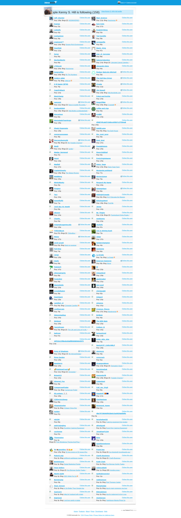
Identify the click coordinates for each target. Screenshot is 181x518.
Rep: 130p (57, 111)
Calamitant (100, 381)
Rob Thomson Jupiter (113, 482)
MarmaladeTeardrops (62, 120)
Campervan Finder (71, 390)
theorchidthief (102, 152)
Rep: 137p (99, 143)
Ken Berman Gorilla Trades (115, 464)
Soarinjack (58, 297)
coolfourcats (59, 309)
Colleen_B (100, 327)
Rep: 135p (57, 123)
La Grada (100, 255)
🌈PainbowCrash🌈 (62, 369)
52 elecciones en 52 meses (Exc (76, 452)
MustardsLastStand (104, 170)
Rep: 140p (95, 125)
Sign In (123, 2)
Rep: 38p (57, 293)
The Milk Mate (101, 321)
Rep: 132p (57, 161)
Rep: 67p (57, 336)
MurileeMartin (59, 60)
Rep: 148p (57, 99)
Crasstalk (111, 105)
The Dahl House (112, 131)
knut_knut (100, 140)
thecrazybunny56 (61, 140)
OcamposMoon (102, 363)
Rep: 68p (99, 263)
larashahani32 (102, 419)
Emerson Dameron (103, 261)
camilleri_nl (58, 303)
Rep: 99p (57, 143)
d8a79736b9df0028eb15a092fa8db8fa (111, 413)
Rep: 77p (99, 173)
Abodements (112, 311)
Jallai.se (67, 80)
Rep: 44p (99, 245)
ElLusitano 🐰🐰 (60, 393)
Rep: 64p (99, 68)
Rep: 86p (99, 191)
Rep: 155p (57, 179)
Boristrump (58, 480)
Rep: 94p (99, 111)
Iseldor (57, 412)
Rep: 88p (99, 56)
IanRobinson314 (102, 474)
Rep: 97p (99, 50)
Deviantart (72, 372)
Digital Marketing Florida (72, 464)
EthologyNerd (101, 201)
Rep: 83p (57, 245)
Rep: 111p (57, 105)
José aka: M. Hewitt (62, 207)
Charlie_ (57, 219)
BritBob (99, 315)
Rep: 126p (57, 227)
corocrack (100, 357)
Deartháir (58, 48)
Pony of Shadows (61, 351)
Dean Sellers (59, 468)
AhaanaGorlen (60, 406)
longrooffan (59, 72)
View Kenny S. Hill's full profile (111, 11)
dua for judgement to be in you (116, 494)
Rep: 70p (99, 179)
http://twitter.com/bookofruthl (78, 111)
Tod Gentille (101, 36)
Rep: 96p (99, 44)
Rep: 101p (99, 80)
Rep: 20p (99, 74)
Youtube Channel (117, 378)
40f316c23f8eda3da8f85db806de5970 (69, 341)
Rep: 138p (99, 203)
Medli (56, 146)
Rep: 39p (99, 38)
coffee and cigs (102, 108)
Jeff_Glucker (59, 18)
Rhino (56, 237)
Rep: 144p (57, 317)
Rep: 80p (99, 251)
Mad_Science (101, 18)
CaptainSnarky (60, 170)
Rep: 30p (57, 38)
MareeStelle (59, 285)
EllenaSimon (101, 492)
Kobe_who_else (102, 339)
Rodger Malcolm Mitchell (106, 72)
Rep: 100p (57, 74)
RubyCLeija (58, 456)
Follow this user (85, 17)
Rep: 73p (99, 233)
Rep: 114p (99, 62)
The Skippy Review (72, 173)
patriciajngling (60, 426)
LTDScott (58, 66)
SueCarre (58, 492)
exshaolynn (58, 36)
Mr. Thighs (100, 213)
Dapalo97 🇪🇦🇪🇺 (102, 393)
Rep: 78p (57, 311)
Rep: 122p (57, 378)
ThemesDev (59, 438)
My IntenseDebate (75, 354)
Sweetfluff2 (58, 201)
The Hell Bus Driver (104, 78)
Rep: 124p (99, 99)
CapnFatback (59, 90)
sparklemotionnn (103, 444)
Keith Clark (100, 462)
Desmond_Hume (103, 406)
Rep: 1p (99, 470)
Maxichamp (58, 96)
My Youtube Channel (75, 143)
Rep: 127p (57, 239)
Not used (100, 285)
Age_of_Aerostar (103, 54)
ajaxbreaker (101, 279)
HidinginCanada (102, 195)
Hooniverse (112, 20)
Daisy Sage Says (114, 167)
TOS (82, 515)
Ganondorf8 (101, 375)
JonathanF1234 (102, 432)
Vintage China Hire (70, 408)
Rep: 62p (99, 197)
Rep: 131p (99, 281)
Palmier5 (57, 267)
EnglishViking (102, 30)
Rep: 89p (57, 263)
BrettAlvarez (59, 462)
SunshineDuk (101, 369)
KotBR (99, 114)
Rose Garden (59, 357)
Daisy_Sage (101, 164)
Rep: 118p (57, 299)
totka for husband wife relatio (73, 494)
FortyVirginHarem (103, 158)
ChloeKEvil (100, 273)
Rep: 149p (57, 173)
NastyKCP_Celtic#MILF (105, 345)
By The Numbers (71, 74)
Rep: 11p (57, 390)
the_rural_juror (102, 134)
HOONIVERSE (74, 20)
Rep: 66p (57, 62)
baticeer (57, 333)
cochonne (58, 432)
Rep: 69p (57, 209)
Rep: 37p (57, 155)
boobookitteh (59, 108)
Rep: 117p (99, 26)
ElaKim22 (58, 498)
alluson (57, 213)
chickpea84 (100, 291)
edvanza (99, 303)
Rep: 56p (57, 281)
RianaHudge (101, 486)
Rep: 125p (99, 149)
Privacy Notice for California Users (104, 515)
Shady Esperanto (61, 128)
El (97, 267)
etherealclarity (60, 273)
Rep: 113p (57, 50)
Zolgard (99, 297)
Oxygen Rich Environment (74, 44)
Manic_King (101, 48)
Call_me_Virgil (102, 387)
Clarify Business (103, 456)
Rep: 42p (57, 32)
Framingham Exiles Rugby (120, 215)
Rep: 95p (57, 56)
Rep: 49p (57, 384)
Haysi (56, 158)
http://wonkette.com (114, 93)
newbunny (100, 219)
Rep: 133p (57, 191)
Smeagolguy (101, 189)
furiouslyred (101, 333)
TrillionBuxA (59, 231)
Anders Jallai (59, 78)
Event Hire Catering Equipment (116, 428)
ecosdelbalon (59, 291)
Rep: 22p (57, 26)
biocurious (58, 114)
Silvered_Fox (59, 381)
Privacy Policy (89, 515)
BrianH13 (58, 375)
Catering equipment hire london (116, 422)
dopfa (56, 261)
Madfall (57, 164)
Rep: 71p (57, 203)
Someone (100, 249)
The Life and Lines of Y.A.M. (77, 330)
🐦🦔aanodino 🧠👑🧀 (63, 450)
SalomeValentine (103, 60)
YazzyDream (59, 327)
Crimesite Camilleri (71, 305)
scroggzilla (100, 42)
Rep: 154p (99, 105)
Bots (98, 438)
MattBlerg (58, 176)
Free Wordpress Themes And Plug (68, 442)
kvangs (57, 24)
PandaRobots (101, 146)
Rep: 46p (99, 317)
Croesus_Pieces (102, 309)
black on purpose (70, 245)
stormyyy (100, 351)
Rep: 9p (94, 416)
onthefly (57, 30)
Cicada (99, 84)
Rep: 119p (99, 93)
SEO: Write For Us (70, 476)
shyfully (99, 225)
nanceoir (57, 102)
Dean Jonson (59, 486)
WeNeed (57, 321)
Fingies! (57, 189)
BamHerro (58, 363)
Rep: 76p (57, 80)
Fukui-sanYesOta (103, 96)
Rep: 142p (99, 185)
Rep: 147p (57, 269)
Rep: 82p (57, 117)
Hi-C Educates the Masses (116, 197)
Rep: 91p (99, 360)
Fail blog (57, 249)
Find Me (110, 203)
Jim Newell (100, 90)
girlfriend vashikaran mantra (73, 458)
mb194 (56, 419)
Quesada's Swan (117, 366)
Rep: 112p (99, 20)
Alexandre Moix (102, 66)
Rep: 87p (57, 233)
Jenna (98, 207)
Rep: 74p (57, 251)
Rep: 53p (99, 32)
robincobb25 (101, 468)
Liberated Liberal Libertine (120, 62)
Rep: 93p (57, 221)
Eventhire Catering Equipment (74, 428)
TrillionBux (71, 233)
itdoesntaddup (60, 315)
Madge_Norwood (61, 152)
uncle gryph (59, 243)
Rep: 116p (57, 44)
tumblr (71, 149)
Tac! (56, 195)
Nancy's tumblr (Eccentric (77, 105)
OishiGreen (100, 498)
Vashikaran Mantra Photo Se (115, 500)
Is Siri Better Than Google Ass (74, 488)
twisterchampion (103, 243)
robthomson (101, 480)
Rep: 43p (57, 482)
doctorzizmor (101, 176)
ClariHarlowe (101, 399)
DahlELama (101, 128)
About (109, 263)
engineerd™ (59, 42)
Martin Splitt (59, 474)
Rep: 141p (57, 149)
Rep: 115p (99, 221)
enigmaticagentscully (62, 225)
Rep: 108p (57, 20)
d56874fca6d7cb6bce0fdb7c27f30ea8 (111, 122)
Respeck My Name (103, 183)
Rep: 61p (99, 408)
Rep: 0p (56, 408)
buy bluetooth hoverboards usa (119, 452)
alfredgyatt (100, 426)
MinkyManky (59, 183)
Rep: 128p (57, 131)
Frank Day (100, 450)
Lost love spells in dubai (72, 500)
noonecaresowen (61, 134)
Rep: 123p (99, 117)
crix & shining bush (104, 231)
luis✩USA (100, 24)
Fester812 (58, 279)
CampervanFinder (61, 387)
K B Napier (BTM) (61, 84)
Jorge (56, 255)
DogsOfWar (101, 102)
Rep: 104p (57, 68)
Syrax (56, 54)
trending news (115, 470)
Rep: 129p (57, 257)
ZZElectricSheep (60, 399)
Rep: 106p (57, 396)
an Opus (128, 510)
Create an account (131, 2)
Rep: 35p (99, 137)
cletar (98, 237)
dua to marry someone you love (116, 488)
